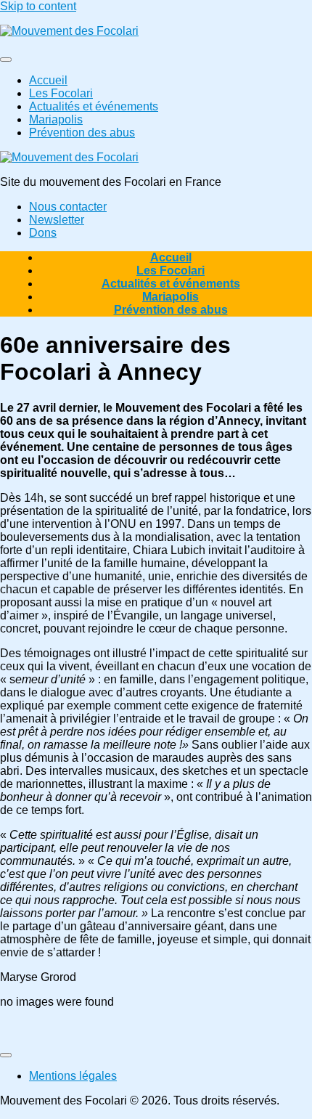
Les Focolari (61, 93)
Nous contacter (68, 206)
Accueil (48, 80)
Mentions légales (73, 1076)
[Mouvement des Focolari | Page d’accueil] (69, 31)
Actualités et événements (93, 106)
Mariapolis (56, 119)
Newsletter (56, 219)
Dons (43, 233)
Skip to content (38, 6)
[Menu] (6, 59)
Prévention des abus (82, 132)
